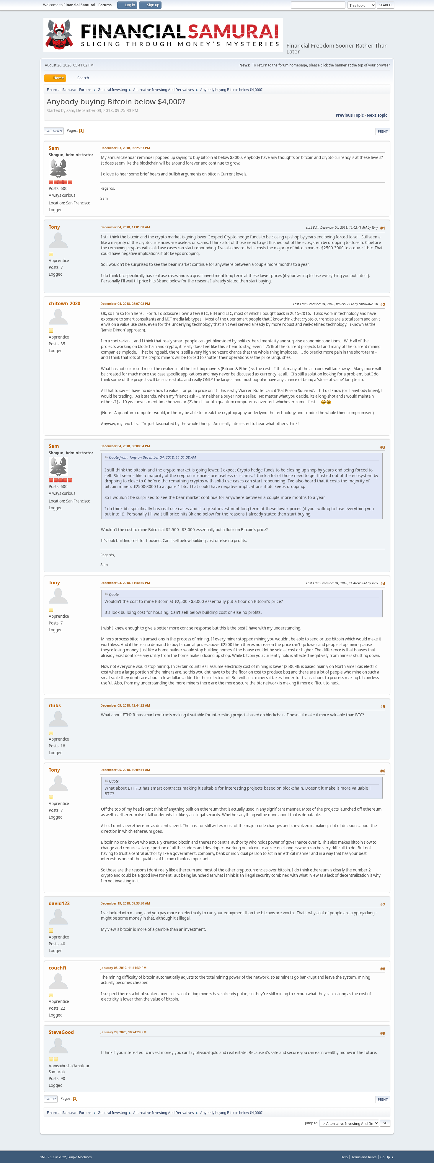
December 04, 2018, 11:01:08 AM (125, 227)
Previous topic (350, 115)
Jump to (311, 1122)
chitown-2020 (64, 303)
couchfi (57, 967)
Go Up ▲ (387, 1157)
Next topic (377, 115)
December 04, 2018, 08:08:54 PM (125, 446)
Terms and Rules (364, 1157)
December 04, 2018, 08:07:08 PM (125, 303)
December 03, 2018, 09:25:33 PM (125, 148)
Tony (54, 227)
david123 (59, 903)
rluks (55, 705)
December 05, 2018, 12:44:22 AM (125, 705)
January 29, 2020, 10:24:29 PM (123, 1032)
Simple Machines (80, 1157)
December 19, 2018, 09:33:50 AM (125, 903)
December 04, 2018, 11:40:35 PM (125, 582)
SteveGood (61, 1032)
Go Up (50, 1099)
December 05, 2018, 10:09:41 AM (125, 769)
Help (344, 1157)
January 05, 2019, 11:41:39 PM (123, 967)
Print (383, 131)
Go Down (53, 131)
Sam (54, 148)
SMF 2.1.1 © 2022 (53, 1157)
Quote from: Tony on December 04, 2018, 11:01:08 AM (152, 457)
